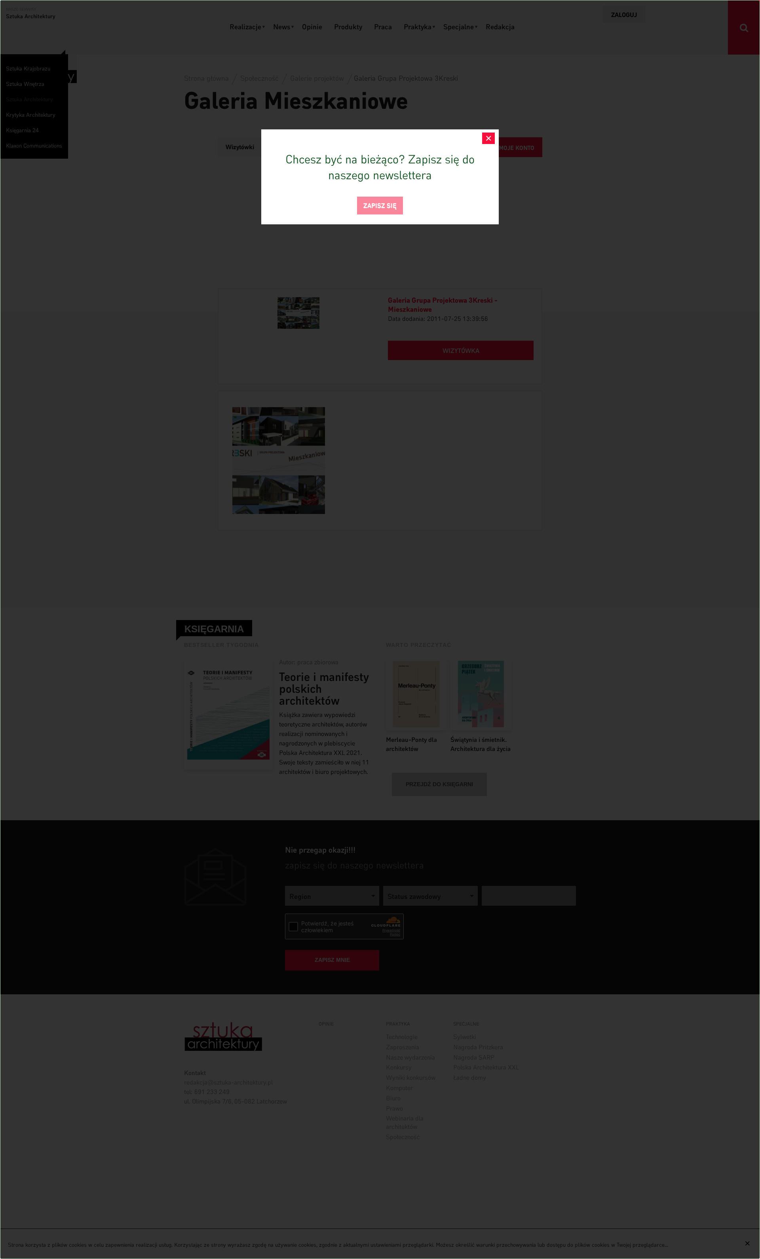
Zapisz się (380, 204)
